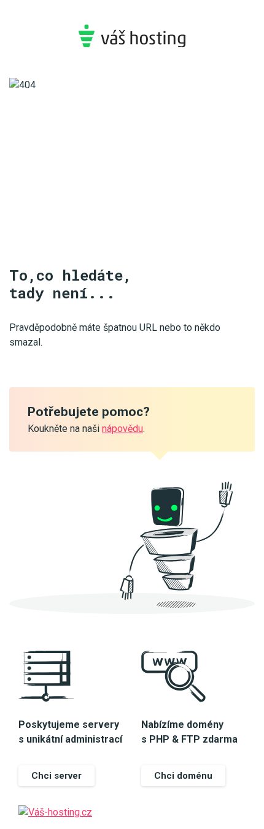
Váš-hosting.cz (132, 36)
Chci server (56, 775)
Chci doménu (183, 775)
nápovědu (122, 428)
